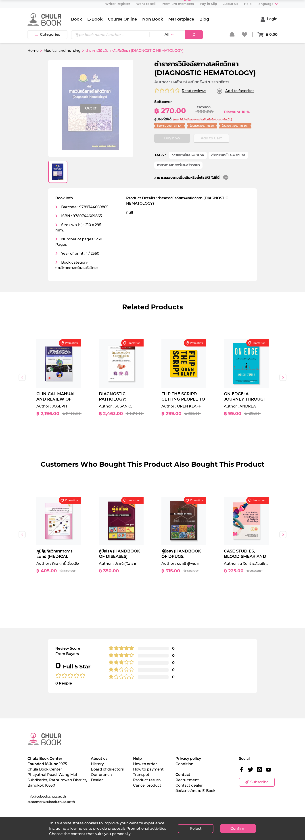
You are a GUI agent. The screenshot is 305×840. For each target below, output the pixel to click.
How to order (145, 764)
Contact (182, 775)
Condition (184, 764)
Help (137, 758)
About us (99, 758)
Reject (196, 828)
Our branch (101, 775)
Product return (147, 780)
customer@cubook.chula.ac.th (51, 801)
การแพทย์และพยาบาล (187, 155)
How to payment (148, 769)
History (97, 764)
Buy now (172, 138)
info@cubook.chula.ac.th (46, 796)
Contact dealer (189, 785)
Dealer (97, 780)
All (167, 34)
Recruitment (187, 780)
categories (50, 34)
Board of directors (107, 769)
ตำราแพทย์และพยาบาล (228, 155)
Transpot (141, 775)
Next (282, 377)
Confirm (238, 828)
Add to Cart (211, 138)
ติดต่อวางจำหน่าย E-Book (195, 791)
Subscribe (259, 782)
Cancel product (147, 785)
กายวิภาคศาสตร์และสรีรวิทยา (178, 165)
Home (33, 50)
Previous (22, 377)
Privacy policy (188, 758)
